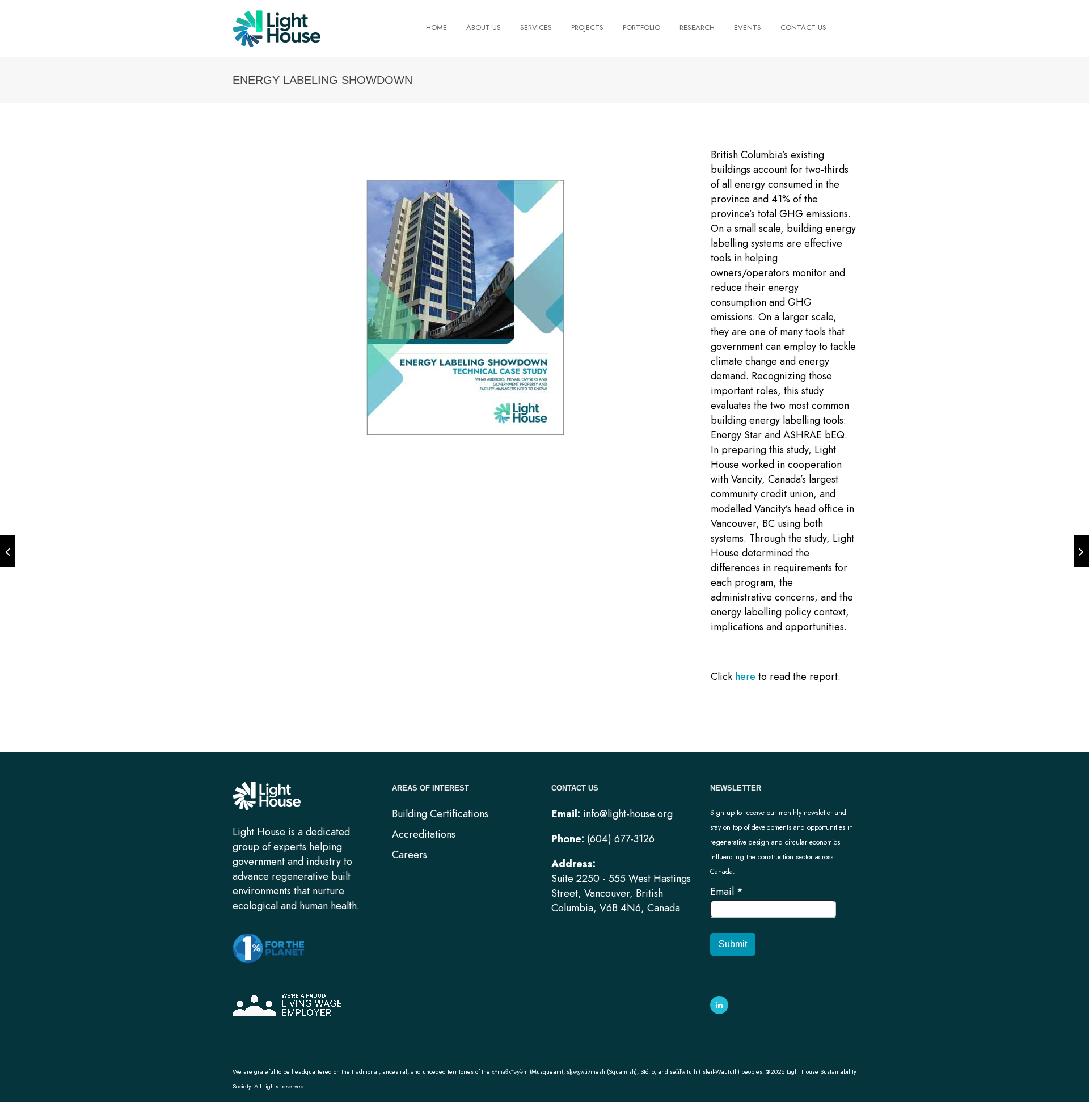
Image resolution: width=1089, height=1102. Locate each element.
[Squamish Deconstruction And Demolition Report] (7, 551)
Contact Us (803, 28)
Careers (409, 854)
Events (747, 28)
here (745, 676)
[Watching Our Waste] (1081, 551)
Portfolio (641, 28)
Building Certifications (440, 814)
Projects (587, 28)
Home (436, 28)
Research (697, 28)
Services (536, 28)
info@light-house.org (628, 814)
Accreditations (423, 834)
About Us (483, 28)
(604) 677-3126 (621, 838)
